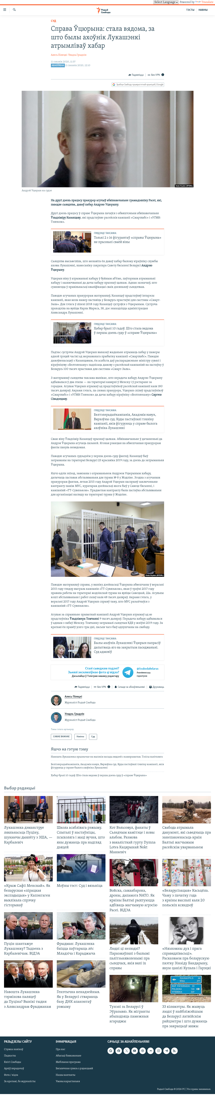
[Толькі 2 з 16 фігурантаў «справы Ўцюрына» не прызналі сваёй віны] (72, 242)
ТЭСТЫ (190, 10)
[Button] (136, 75)
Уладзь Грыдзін (77, 55)
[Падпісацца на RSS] (174, 1051)
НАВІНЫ (203, 10)
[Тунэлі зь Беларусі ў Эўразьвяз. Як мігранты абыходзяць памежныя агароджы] (134, 988)
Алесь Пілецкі (59, 55)
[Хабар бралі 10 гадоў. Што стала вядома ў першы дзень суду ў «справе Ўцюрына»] (72, 333)
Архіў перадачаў (14, 1068)
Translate (207, 2)
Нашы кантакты (65, 1075)
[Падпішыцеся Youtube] (134, 1051)
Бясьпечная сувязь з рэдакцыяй (74, 1068)
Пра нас (60, 1049)
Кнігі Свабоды (12, 1062)
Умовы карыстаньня (68, 1081)
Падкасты (10, 1056)
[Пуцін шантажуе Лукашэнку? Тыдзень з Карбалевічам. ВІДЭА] (28, 925)
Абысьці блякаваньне (68, 1056)
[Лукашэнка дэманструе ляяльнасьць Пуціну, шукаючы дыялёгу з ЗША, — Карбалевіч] (28, 809)
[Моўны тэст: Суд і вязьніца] (81, 867)
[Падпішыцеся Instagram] (158, 1051)
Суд (53, 21)
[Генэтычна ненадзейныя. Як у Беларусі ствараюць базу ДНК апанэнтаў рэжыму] (81, 974)
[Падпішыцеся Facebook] (118, 1051)
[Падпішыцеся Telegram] (166, 1051)
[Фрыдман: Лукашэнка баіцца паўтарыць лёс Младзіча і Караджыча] (81, 925)
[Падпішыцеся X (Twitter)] (126, 1051)
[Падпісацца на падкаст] (142, 1051)
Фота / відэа (11, 1075)
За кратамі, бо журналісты (19, 1081)
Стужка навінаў (13, 1049)
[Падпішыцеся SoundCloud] (150, 1051)
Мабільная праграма (68, 1062)
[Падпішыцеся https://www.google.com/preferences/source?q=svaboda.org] (111, 1051)
